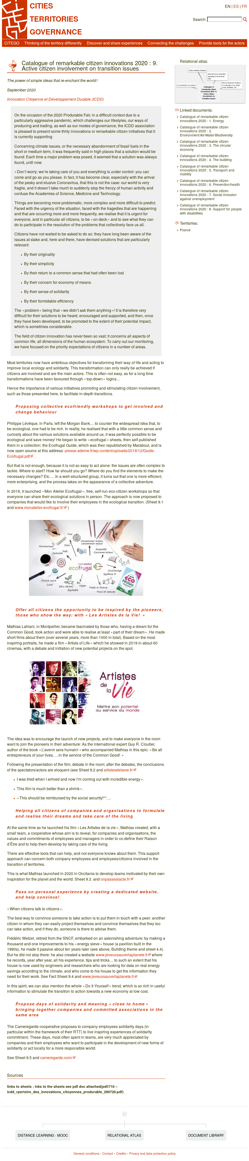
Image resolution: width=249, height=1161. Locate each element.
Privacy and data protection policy (152, 1153)
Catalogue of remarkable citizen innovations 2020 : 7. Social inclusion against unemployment (208, 194)
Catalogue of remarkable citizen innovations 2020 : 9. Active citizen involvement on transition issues (209, 93)
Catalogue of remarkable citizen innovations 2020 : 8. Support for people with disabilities (211, 209)
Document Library (206, 1135)
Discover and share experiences (114, 43)
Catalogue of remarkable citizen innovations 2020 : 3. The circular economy (205, 145)
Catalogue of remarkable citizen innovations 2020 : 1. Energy (204, 118)
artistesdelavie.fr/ (118, 770)
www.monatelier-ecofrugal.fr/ (39, 507)
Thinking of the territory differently (53, 43)
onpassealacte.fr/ (115, 879)
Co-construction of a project (186, 85)
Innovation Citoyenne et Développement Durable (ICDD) (55, 99)
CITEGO (11, 43)
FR (244, 6)
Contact (107, 1153)
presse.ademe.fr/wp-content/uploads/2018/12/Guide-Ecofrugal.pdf (81, 453)
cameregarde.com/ (56, 1057)
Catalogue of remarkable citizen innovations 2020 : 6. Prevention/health (210, 182)
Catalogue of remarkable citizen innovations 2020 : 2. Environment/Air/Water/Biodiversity (206, 131)
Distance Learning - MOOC (43, 1135)
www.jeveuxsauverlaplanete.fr (122, 954)
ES (236, 6)
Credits (121, 1153)
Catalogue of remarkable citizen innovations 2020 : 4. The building (206, 157)
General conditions (86, 1153)
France (185, 229)
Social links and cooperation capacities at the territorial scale (217, 76)
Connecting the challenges (171, 43)
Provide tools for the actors (222, 43)
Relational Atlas (124, 1135)
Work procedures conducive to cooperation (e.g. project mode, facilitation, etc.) (231, 85)
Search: (199, 19)
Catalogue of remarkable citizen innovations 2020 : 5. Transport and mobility (207, 170)
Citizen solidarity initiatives (197, 70)
